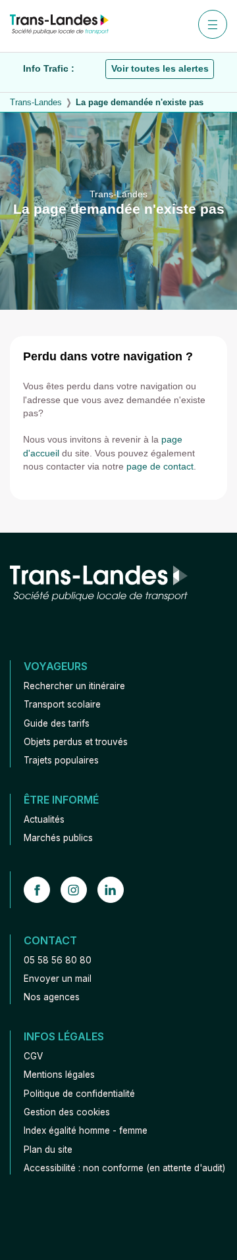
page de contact (160, 467)
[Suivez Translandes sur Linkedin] (115, 890)
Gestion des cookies (67, 1112)
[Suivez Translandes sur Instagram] (79, 890)
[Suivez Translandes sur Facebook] (42, 890)
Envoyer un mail (58, 978)
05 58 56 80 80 (58, 960)
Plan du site (48, 1149)
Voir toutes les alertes (160, 69)
